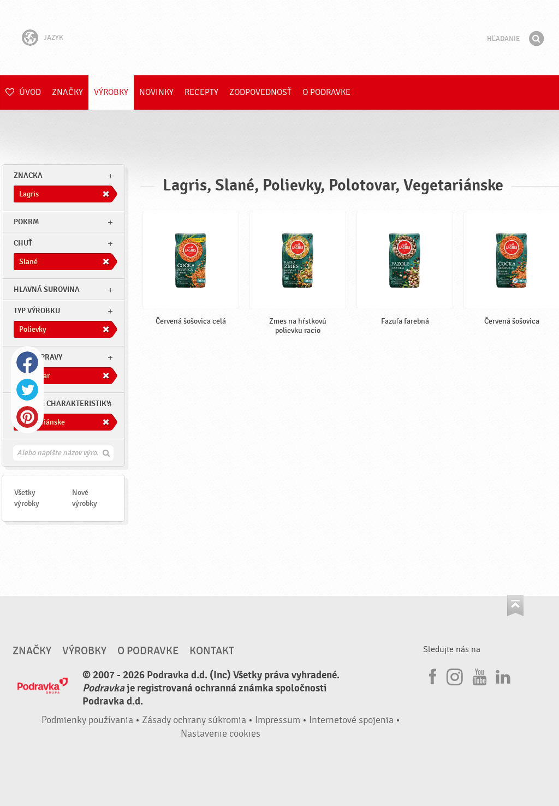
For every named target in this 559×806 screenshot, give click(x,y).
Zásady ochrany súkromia (194, 720)
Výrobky (111, 92)
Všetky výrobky (26, 498)
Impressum (277, 720)
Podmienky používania (87, 720)
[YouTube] (478, 675)
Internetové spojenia (351, 720)
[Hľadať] (536, 38)
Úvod (29, 92)
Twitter (27, 390)
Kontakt (211, 651)
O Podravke (326, 92)
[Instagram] (455, 675)
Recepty (201, 92)
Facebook (27, 362)
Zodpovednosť (260, 92)
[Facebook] (431, 675)
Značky (67, 92)
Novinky (156, 92)
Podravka (279, 37)
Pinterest (27, 417)
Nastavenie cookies (220, 733)
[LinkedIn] (501, 675)
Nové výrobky (84, 498)
